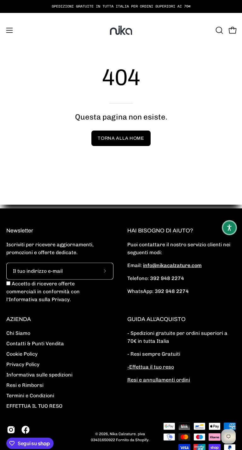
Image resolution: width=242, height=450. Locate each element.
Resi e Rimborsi (24, 385)
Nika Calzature (123, 434)
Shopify (141, 440)
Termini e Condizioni (30, 396)
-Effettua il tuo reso (150, 367)
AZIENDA (18, 319)
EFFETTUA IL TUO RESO (34, 406)
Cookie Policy (21, 354)
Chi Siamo (18, 333)
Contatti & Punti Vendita (35, 344)
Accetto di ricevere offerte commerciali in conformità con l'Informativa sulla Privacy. (43, 291)
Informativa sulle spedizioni (39, 375)
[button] (218, 30)
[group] (121, 6)
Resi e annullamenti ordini (158, 380)
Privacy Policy (22, 364)
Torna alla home (121, 138)
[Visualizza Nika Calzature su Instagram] (11, 430)
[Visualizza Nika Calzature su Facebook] (25, 430)
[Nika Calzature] (121, 30)
